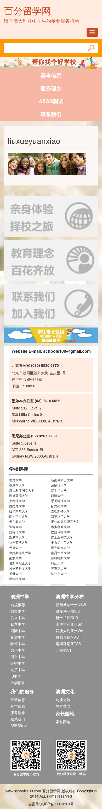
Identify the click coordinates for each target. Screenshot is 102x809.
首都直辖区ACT (68, 637)
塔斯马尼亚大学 (20, 563)
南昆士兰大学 (60, 552)
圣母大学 (15, 573)
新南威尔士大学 (62, 480)
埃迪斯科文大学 (20, 568)
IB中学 (15, 676)
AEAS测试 (51, 101)
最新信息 (17, 699)
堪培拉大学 (17, 578)
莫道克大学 (59, 568)
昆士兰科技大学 (62, 537)
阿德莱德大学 (18, 495)
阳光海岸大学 (60, 547)
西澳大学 (57, 495)
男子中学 (17, 650)
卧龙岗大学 (59, 506)
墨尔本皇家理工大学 (65, 521)
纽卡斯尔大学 (18, 511)
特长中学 (17, 643)
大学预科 (17, 682)
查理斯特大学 (60, 511)
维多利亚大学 (60, 526)
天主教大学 (17, 521)
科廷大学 (57, 563)
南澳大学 (15, 558)
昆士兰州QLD (67, 617)
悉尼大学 (15, 480)
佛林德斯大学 (60, 558)
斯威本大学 (17, 537)
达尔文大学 (59, 573)
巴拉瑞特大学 (60, 532)
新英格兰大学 (60, 516)
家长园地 (63, 721)
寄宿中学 (17, 663)
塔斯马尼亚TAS (68, 643)
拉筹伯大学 (17, 532)
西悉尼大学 (17, 506)
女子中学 (17, 669)
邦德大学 (15, 547)
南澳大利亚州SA (69, 624)
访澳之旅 (63, 699)
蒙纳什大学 (59, 485)
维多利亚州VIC (68, 611)
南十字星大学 (18, 516)
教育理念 (63, 706)
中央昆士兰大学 (62, 542)
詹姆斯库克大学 (20, 552)
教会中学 (17, 611)
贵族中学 (17, 637)
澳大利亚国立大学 (21, 490)
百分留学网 (27, 10)
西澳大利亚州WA (69, 630)
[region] (51, 335)
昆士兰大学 (59, 490)
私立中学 (17, 624)
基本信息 (51, 75)
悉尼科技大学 (60, 500)
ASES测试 (18, 725)
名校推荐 (17, 604)
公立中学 (17, 617)
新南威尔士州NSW (71, 604)
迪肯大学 (15, 526)
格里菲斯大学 (18, 542)
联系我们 (51, 114)
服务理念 (51, 88)
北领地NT (64, 650)
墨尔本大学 (17, 485)
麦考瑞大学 (17, 500)
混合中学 (17, 656)
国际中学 (17, 630)
